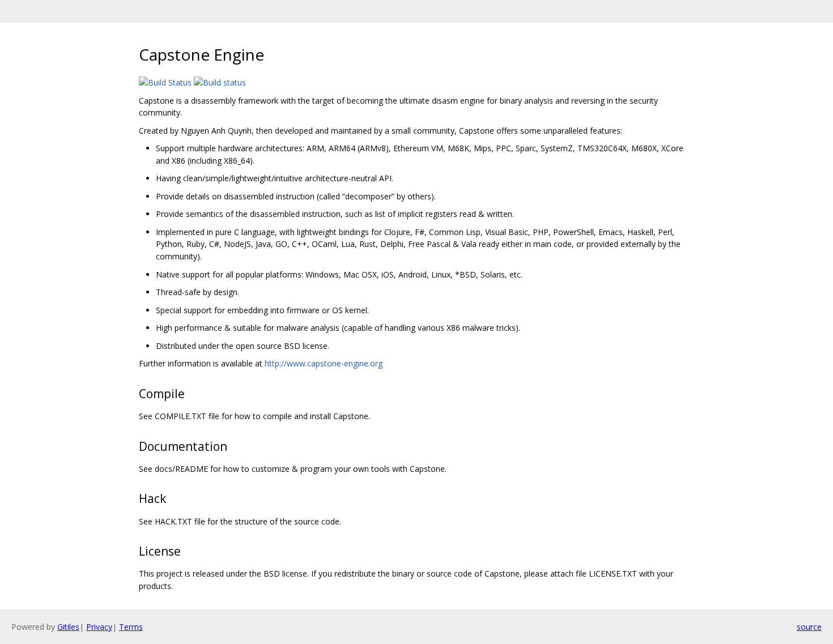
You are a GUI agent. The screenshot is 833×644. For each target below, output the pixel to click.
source (809, 626)
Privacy (99, 626)
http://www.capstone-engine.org (323, 363)
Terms (131, 626)
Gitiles (68, 626)
